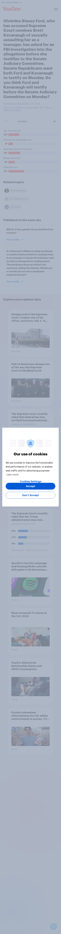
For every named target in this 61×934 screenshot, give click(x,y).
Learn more (12, 474)
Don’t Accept (30, 495)
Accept (30, 486)
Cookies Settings (30, 481)
